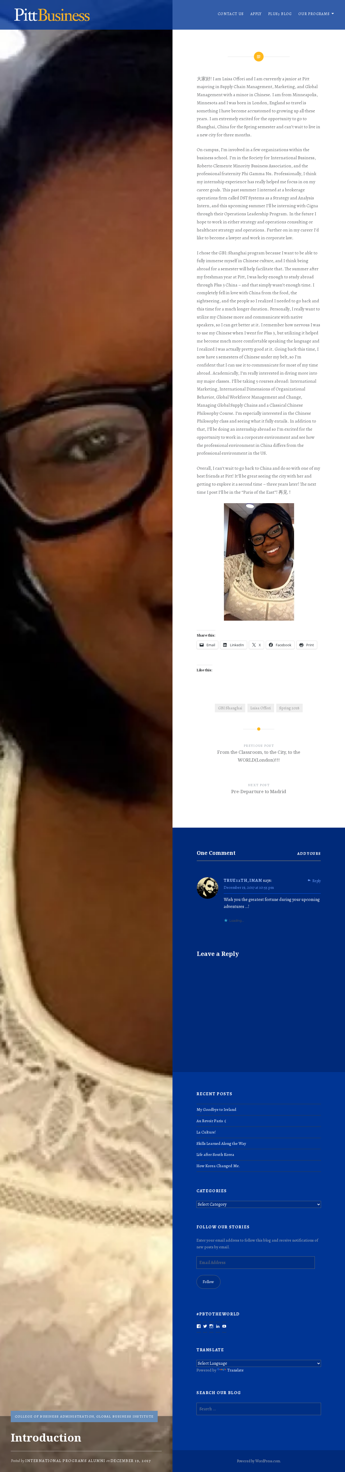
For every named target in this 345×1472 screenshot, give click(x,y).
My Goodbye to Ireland (216, 1109)
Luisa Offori (260, 708)
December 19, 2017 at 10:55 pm (249, 887)
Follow (208, 1281)
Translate (235, 1370)
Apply (256, 13)
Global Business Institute (125, 1416)
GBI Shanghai (230, 708)
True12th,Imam (243, 880)
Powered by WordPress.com (258, 1461)
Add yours (309, 853)
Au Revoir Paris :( (211, 1121)
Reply (316, 880)
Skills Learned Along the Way (221, 1143)
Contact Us (231, 13)
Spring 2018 (289, 708)
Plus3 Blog (280, 13)
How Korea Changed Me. (218, 1166)
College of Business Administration (54, 1416)
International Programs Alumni (65, 1460)
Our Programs (314, 13)
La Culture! (206, 1132)
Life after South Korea (215, 1154)
